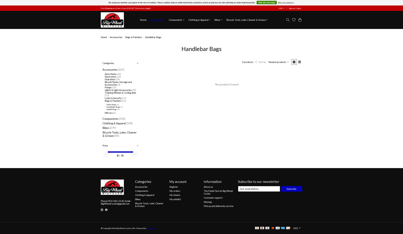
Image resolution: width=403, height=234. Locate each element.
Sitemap (208, 202)
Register (173, 187)
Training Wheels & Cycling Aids (120, 92)
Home (143, 19)
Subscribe (291, 189)
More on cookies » (286, 3)
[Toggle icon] (288, 20)
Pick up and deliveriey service (218, 206)
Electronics (110, 76)
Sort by (262, 62)
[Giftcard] (262, 228)
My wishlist (175, 199)
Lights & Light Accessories (118, 90)
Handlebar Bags (113, 107)
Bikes (105, 128)
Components (110, 118)
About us (208, 187)
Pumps (108, 87)
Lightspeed (151, 228)
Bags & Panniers (133, 37)
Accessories (116, 37)
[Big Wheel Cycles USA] (112, 20)
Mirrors (109, 113)
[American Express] (283, 228)
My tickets (174, 195)
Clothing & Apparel (114, 123)
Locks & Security (113, 98)
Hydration (110, 79)
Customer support (213, 197)
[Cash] (257, 228)
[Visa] (278, 228)
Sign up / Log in (295, 8)
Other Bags (111, 104)
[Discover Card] (288, 228)
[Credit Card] (267, 228)
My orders (174, 191)
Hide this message (266, 3)
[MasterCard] (272, 228)
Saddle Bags (111, 109)
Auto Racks (110, 74)
